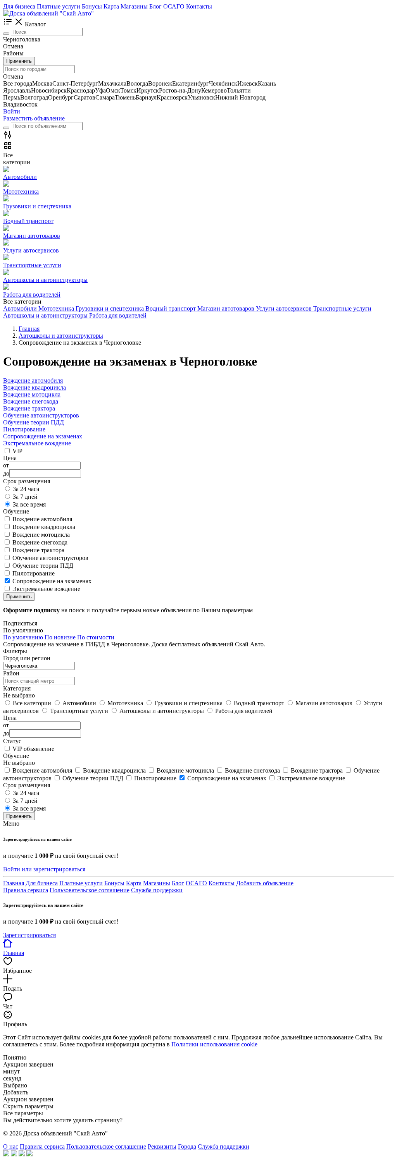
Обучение (16, 755)
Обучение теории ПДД (33, 422)
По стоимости (95, 637)
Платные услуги (58, 6)
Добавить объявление (264, 883)
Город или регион (26, 658)
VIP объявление (33, 748)
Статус (12, 741)
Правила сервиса (25, 890)
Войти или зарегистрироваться (44, 869)
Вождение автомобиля (33, 380)
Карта (111, 6)
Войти (11, 111)
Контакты (199, 6)
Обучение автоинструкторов (41, 415)
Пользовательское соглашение (89, 890)
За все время (29, 504)
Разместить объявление (34, 118)
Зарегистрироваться (29, 935)
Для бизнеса (19, 6)
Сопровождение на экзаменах (42, 436)
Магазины (134, 6)
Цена (10, 717)
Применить (19, 61)
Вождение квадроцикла (34, 387)
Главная (13, 883)
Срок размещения (26, 785)
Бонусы (92, 6)
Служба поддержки (157, 890)
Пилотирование (24, 429)
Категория (17, 688)
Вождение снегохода (30, 401)
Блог (155, 6)
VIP (17, 451)
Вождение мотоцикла (31, 394)
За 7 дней (25, 496)
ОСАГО (174, 6)
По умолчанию (23, 637)
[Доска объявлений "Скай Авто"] (48, 13)
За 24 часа (26, 489)
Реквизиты (162, 1146)
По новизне (60, 637)
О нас (10, 1146)
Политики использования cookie (214, 1044)
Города (187, 1146)
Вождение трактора (29, 408)
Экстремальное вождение (37, 443)
